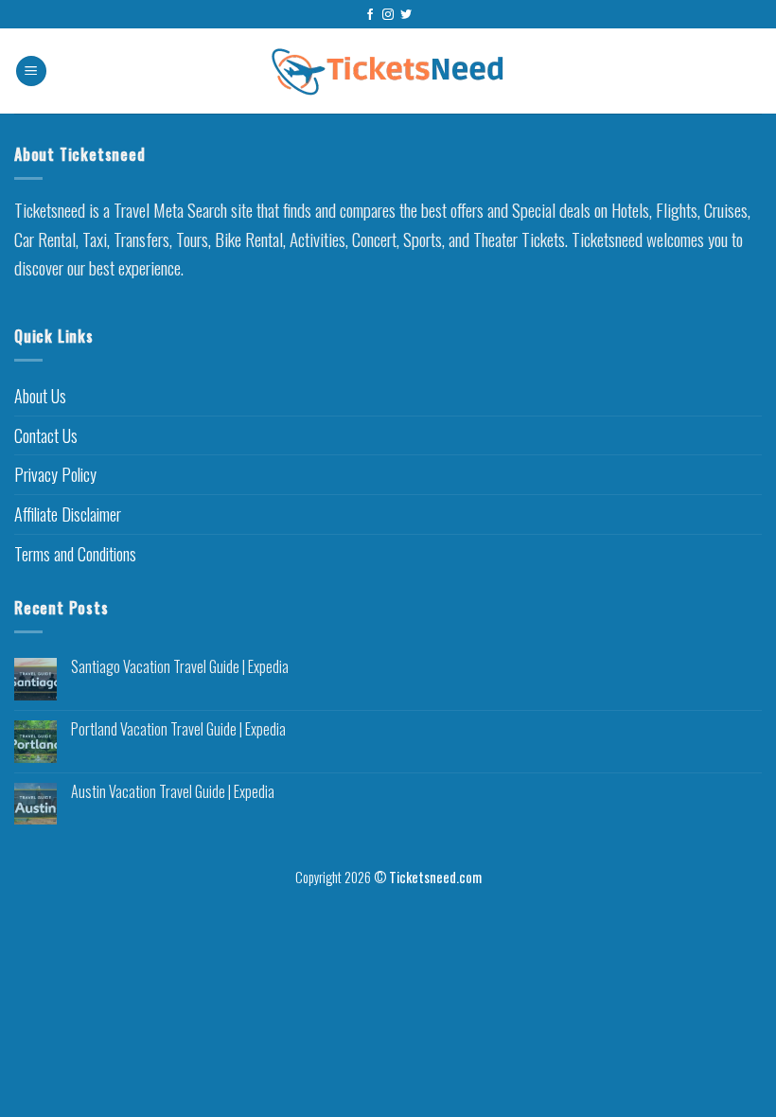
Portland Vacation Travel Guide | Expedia (178, 729)
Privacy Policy (55, 474)
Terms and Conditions (75, 553)
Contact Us (46, 435)
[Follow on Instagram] (388, 15)
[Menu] (31, 71)
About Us (40, 395)
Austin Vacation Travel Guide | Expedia (172, 792)
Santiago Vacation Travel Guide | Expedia (180, 667)
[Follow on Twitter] (406, 15)
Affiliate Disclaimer (67, 514)
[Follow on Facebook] (370, 15)
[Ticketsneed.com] (388, 71)
